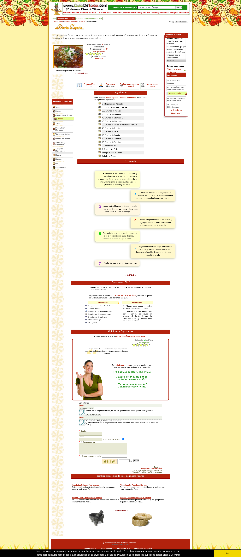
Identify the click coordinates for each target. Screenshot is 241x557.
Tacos (57, 107)
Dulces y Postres (62, 138)
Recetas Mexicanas (66, 19)
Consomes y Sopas (63, 115)
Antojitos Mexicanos (60, 150)
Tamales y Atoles (62, 134)
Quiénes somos (90, 549)
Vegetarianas (60, 168)
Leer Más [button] (175, 555)
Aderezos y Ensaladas (60, 143)
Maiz (57, 163)
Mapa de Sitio (106, 549)
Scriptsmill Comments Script (151, 469)
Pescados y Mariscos (60, 129)
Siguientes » (176, 113)
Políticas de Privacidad (143, 549)
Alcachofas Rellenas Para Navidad (85, 485)
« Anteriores (176, 110)
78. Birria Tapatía (174, 93)
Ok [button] (227, 553)
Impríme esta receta (152, 85)
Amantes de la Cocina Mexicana (89, 19)
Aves (57, 124)
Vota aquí (99, 59)
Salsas (58, 111)
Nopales (58, 159)
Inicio (54, 19)
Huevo (58, 155)
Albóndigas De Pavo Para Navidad (133, 485)
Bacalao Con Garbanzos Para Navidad (87, 498)
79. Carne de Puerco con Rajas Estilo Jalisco (176, 99)
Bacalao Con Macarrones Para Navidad (135, 498)
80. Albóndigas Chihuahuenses (173, 106)
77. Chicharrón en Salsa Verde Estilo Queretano (175, 88)
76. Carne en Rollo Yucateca (173, 82)
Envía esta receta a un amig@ (129, 85)
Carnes (60, 119)
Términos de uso (123, 549)
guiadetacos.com (122, 365)
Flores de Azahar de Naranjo (174, 70)
